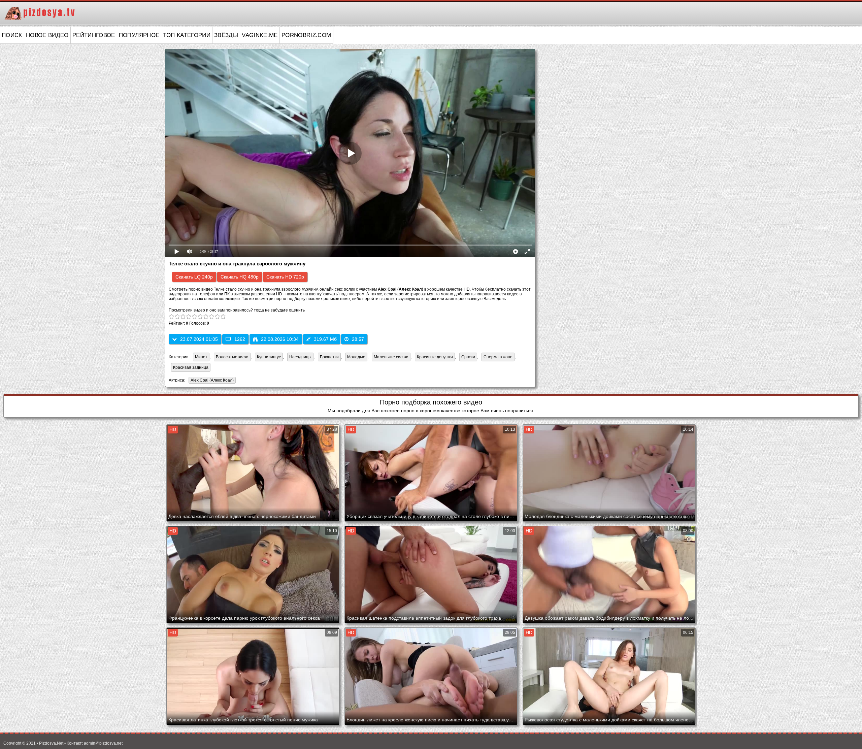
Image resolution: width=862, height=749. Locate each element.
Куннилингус (269, 357)
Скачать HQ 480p (240, 277)
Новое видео (47, 35)
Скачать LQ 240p (194, 277)
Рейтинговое (93, 35)
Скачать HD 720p (285, 277)
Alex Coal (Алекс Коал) (211, 381)
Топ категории (186, 35)
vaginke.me (260, 35)
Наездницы (300, 357)
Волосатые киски (232, 357)
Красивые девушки (435, 357)
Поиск (12, 35)
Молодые (356, 357)
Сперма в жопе (498, 357)
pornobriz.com (306, 35)
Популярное (139, 35)
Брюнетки (329, 357)
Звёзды (226, 35)
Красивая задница (190, 367)
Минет (201, 357)
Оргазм (468, 357)
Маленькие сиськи (391, 357)
